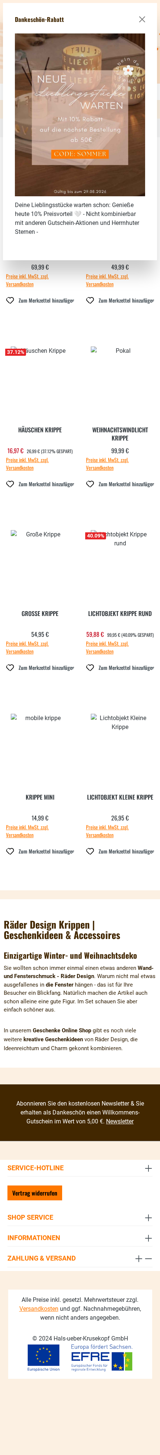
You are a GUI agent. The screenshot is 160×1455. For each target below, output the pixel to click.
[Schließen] (142, 19)
